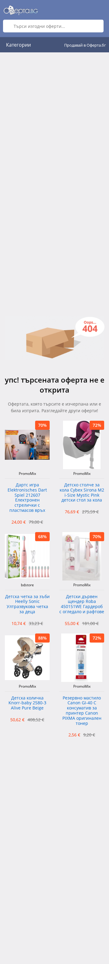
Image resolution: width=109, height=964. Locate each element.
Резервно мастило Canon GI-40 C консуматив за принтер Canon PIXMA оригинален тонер (81, 711)
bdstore (27, 585)
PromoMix (27, 474)
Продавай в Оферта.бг (85, 45)
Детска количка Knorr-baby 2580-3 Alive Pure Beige (27, 703)
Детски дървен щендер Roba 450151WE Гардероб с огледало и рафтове (81, 604)
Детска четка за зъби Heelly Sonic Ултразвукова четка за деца (27, 604)
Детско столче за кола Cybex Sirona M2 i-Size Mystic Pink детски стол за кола (82, 492)
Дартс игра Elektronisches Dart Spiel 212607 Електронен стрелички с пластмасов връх (27, 497)
